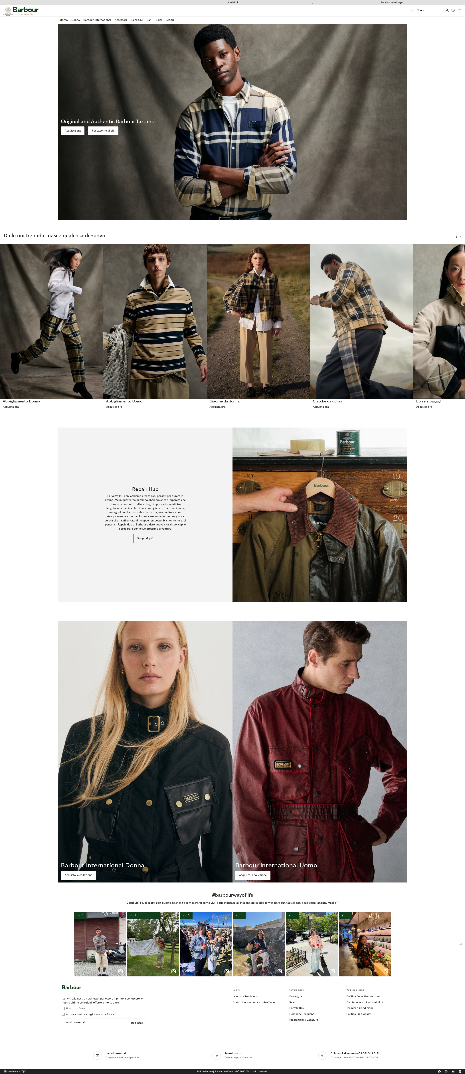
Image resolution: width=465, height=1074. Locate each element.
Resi (292, 1002)
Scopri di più (145, 538)
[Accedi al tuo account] (447, 10)
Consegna (295, 996)
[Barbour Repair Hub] (319, 515)
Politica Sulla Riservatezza (363, 996)
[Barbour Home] (21, 11)
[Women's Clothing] (51, 321)
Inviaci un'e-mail (116, 1053)
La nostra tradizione (245, 996)
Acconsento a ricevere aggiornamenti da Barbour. (91, 1014)
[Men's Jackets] (361, 321)
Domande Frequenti (233, 2)
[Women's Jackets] (258, 321)
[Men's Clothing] (155, 321)
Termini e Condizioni (359, 1008)
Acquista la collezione (78, 875)
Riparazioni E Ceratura (303, 1020)
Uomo (69, 1008)
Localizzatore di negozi (392, 2)
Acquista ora (73, 130)
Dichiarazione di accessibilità (364, 1002)
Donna (81, 1008)
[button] (460, 237)
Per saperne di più (103, 130)
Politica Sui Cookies (358, 1014)
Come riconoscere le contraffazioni (254, 1002)
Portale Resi (296, 1008)
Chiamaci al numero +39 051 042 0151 (355, 1053)
